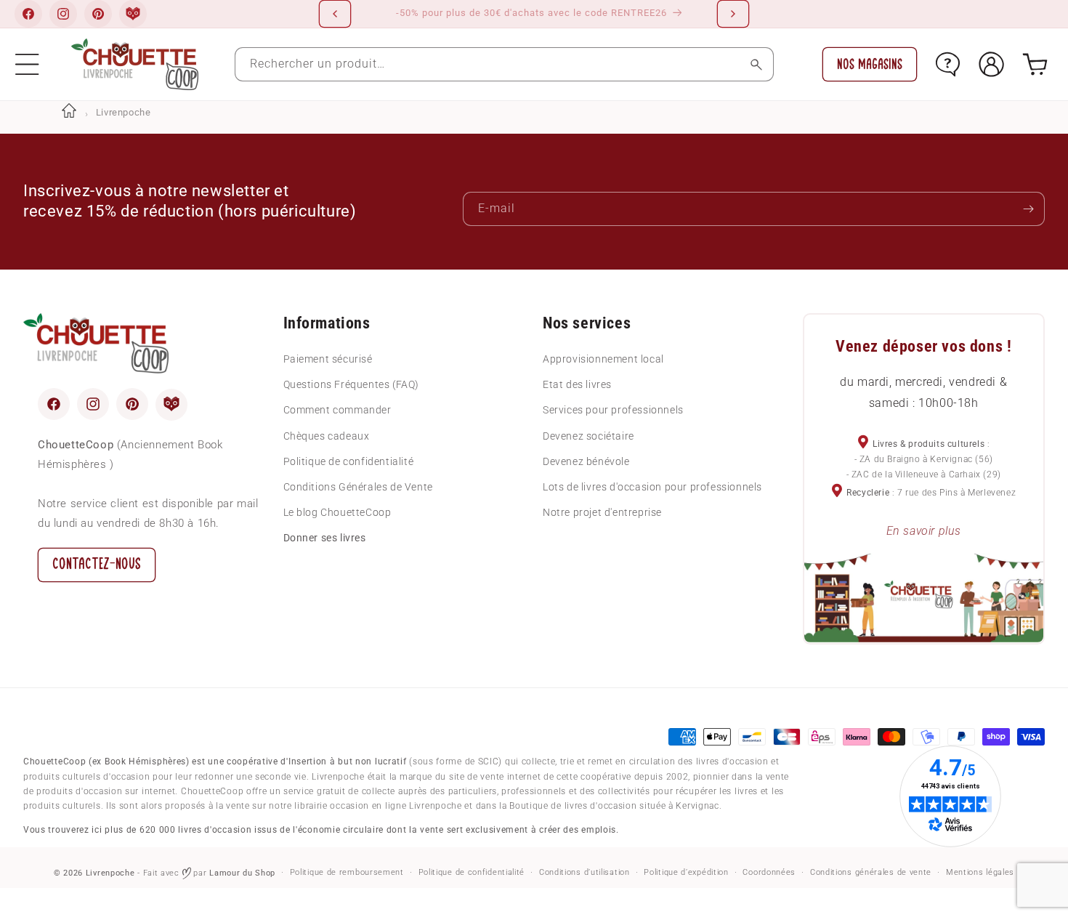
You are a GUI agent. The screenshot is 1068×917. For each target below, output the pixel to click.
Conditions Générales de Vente (358, 486)
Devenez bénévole (586, 460)
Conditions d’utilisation (584, 872)
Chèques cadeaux (326, 435)
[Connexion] (991, 64)
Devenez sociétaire (588, 435)
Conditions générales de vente (870, 872)
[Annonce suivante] (733, 14)
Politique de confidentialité (348, 460)
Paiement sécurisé (328, 358)
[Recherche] (756, 64)
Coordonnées (769, 872)
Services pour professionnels (613, 410)
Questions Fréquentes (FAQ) (351, 383)
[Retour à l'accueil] (69, 112)
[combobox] (504, 64)
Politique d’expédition (686, 872)
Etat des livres (577, 383)
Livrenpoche (110, 873)
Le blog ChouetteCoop (337, 511)
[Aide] (947, 64)
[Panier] (1035, 64)
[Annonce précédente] (335, 14)
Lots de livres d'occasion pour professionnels (652, 486)
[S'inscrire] (1028, 209)
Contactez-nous (96, 563)
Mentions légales (980, 872)
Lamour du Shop (242, 873)
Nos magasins (869, 64)
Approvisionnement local (603, 358)
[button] (27, 64)
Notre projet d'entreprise (602, 511)
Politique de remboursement (347, 872)
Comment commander (337, 410)
